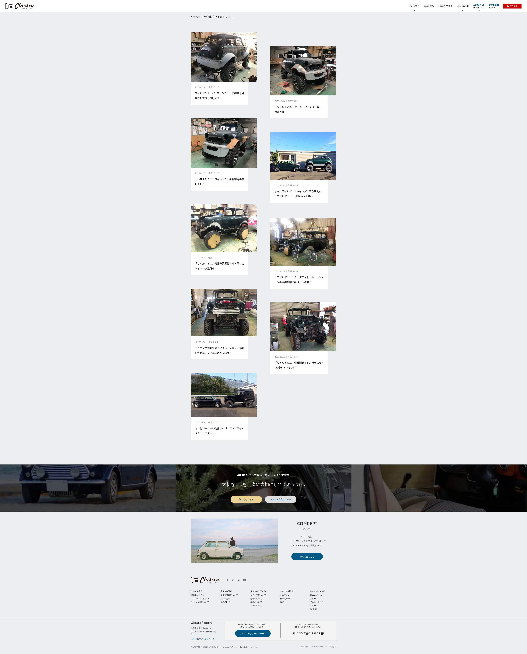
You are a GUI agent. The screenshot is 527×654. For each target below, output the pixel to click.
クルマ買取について (229, 595)
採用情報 (314, 609)
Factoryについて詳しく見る (203, 639)
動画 (282, 602)
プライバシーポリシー (318, 647)
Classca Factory (316, 595)
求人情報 (513, 6)
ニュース (314, 605)
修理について (256, 598)
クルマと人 (285, 595)
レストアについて (258, 595)
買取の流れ (225, 598)
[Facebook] (228, 580)
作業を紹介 (285, 598)
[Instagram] (238, 580)
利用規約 (333, 647)
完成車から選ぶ (197, 595)
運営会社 (304, 647)
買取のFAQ (225, 602)
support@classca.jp (308, 633)
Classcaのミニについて (201, 598)
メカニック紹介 (316, 602)
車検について (256, 602)
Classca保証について (200, 602)
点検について (256, 605)
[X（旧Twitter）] (232, 580)
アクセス (314, 598)
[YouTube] (245, 580)
